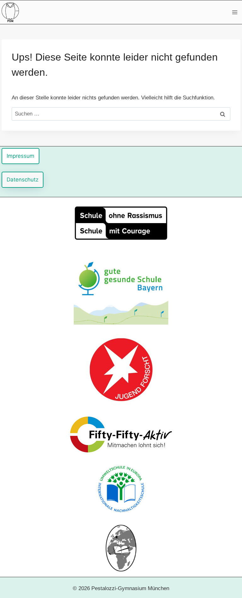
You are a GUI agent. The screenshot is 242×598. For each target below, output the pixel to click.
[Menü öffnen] (234, 12)
